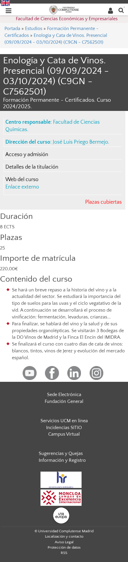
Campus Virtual (64, 434)
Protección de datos (64, 547)
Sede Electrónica (64, 394)
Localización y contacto (64, 536)
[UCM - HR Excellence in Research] (61, 479)
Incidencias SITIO (64, 427)
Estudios (33, 28)
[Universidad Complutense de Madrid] (64, 9)
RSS (64, 553)
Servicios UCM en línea (64, 420)
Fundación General (64, 401)
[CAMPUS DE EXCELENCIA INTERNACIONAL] (61, 497)
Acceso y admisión (26, 155)
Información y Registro (62, 460)
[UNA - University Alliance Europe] (61, 515)
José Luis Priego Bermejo (80, 142)
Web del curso (21, 180)
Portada (12, 28)
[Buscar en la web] (121, 10)
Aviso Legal (64, 542)
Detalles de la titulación (31, 167)
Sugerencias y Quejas (61, 453)
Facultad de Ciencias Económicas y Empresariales (67, 18)
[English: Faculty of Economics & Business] (5, 2)
